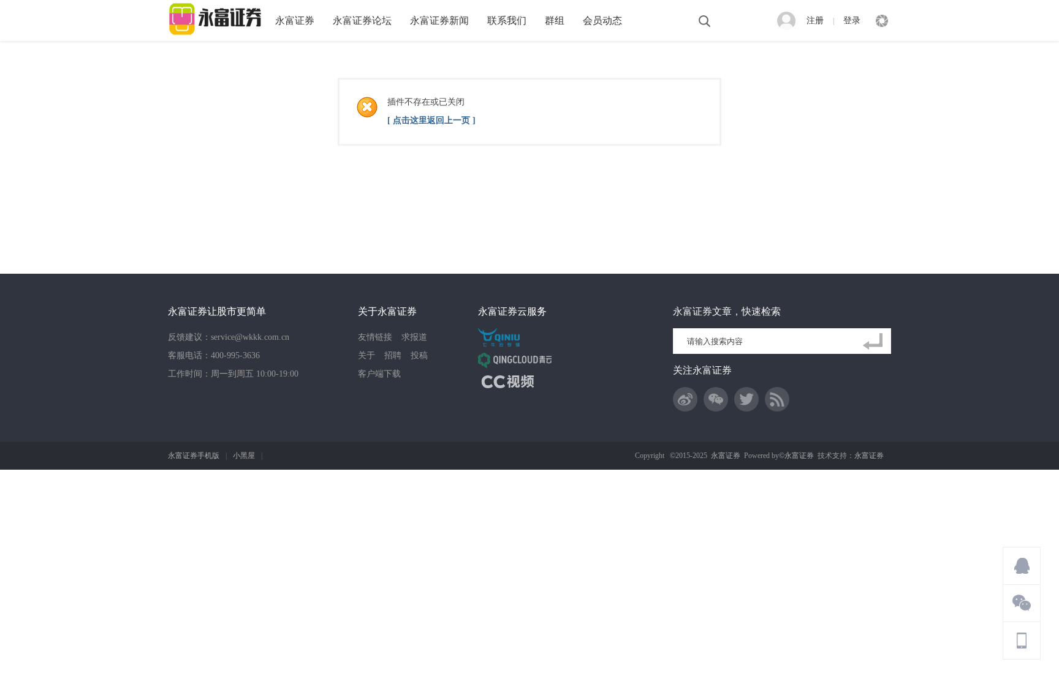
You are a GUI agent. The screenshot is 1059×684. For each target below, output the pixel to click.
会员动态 (602, 20)
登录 (851, 20)
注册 (815, 20)
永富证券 (294, 20)
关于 (366, 355)
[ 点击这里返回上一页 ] (431, 120)
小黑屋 (244, 455)
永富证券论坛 (362, 20)
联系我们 (506, 20)
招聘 (392, 355)
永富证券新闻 (439, 20)
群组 (554, 20)
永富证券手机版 (193, 455)
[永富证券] (217, 35)
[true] (875, 341)
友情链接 (375, 337)
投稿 (419, 355)
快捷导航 (882, 21)
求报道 (414, 337)
